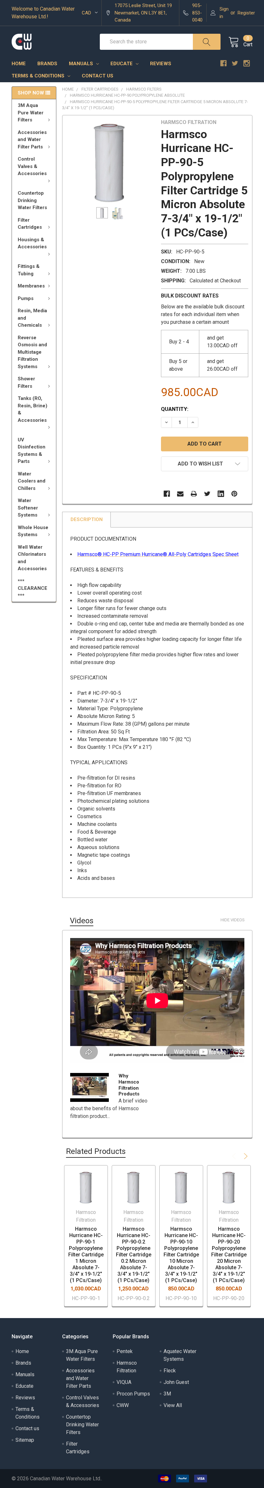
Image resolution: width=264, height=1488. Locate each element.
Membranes (31, 286)
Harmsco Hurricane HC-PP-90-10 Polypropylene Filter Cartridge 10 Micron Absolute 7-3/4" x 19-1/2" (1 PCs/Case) (181, 1254)
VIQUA (124, 1382)
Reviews (160, 63)
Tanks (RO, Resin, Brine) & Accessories (32, 409)
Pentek (125, 1351)
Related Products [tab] (96, 1151)
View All (173, 1405)
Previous (235, 1156)
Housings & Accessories (32, 243)
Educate (122, 63)
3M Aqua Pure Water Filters (30, 112)
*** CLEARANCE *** (32, 588)
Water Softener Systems (28, 508)
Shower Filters (26, 382)
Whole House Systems (33, 531)
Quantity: (174, 409)
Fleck (170, 1371)
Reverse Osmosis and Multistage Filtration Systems (32, 352)
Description (87, 519)
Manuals (81, 63)
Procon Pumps (133, 1394)
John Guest (176, 1382)
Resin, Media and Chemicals (32, 318)
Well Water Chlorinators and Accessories (32, 558)
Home (19, 63)
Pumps (25, 298)
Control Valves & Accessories (32, 166)
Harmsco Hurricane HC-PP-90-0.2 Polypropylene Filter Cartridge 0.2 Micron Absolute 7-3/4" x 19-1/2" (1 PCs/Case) (133, 1254)
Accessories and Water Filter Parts (32, 139)
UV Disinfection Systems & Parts (31, 451)
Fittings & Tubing (29, 270)
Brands (47, 63)
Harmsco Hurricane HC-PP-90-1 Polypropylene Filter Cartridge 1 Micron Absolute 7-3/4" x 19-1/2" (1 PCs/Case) (86, 1254)
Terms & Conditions (39, 76)
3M (167, 1394)
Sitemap (24, 1440)
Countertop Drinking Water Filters (32, 200)
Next (244, 1156)
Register (246, 13)
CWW (123, 1405)
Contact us (97, 76)
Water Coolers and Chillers (31, 481)
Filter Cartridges (30, 223)
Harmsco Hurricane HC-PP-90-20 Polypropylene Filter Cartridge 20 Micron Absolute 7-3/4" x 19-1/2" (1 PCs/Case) (229, 1254)
